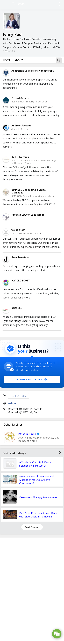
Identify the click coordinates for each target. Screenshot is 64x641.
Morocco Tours (27, 433)
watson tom (18, 230)
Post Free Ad (32, 527)
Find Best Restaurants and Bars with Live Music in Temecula (38, 514)
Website (12, 403)
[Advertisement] (32, 589)
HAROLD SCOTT (20, 280)
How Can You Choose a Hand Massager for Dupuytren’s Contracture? (36, 480)
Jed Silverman (20, 157)
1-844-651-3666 (18, 395)
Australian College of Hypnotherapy (32, 70)
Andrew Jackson (21, 125)
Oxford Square (20, 98)
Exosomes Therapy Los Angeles (38, 497)
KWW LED (16, 308)
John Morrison (20, 257)
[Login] (59, 5)
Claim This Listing (29, 379)
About (19, 60)
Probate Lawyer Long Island (28, 214)
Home (6, 60)
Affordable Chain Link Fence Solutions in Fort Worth (35, 463)
